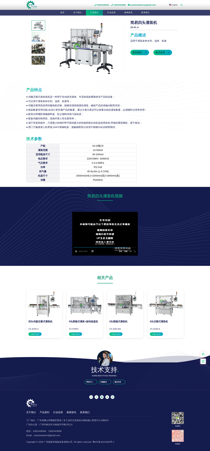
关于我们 (77, 12)
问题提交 (104, 382)
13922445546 (103, 5)
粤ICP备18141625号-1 (103, 442)
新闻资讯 (128, 12)
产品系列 (94, 12)
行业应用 (111, 12)
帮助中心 (89, 382)
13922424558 (120, 5)
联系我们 (145, 12)
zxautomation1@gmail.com (143, 5)
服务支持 (118, 382)
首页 (62, 12)
